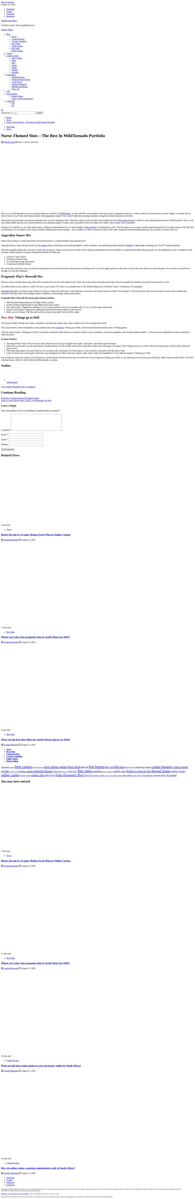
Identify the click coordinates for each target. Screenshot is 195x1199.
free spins (85, 771)
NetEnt (129, 245)
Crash (14, 65)
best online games (55, 767)
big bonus (97, 767)
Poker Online (17, 51)
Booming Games (143, 767)
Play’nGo (50, 775)
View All (15, 89)
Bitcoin (119, 767)
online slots (38, 775)
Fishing (15, 70)
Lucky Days (17, 82)
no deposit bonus (158, 771)
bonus (133, 767)
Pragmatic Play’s (20, 387)
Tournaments (11, 94)
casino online (180, 767)
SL (13, 106)
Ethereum (65, 771)
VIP (8, 91)
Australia (5, 767)
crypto (5, 771)
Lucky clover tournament (22, 98)
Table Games (17, 46)
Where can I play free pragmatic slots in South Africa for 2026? (35, 637)
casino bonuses (162, 767)
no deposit (140, 771)
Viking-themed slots (125, 220)
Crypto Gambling (19, 41)
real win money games (95, 775)
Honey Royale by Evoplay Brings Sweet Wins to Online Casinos (36, 534)
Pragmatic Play (7, 291)
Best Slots (16, 44)
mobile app (119, 771)
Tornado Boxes (18, 77)
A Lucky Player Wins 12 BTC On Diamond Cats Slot (26, 400)
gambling (97, 771)
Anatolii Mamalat (11, 540)
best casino (23, 767)
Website (4, 444)
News (14, 36)
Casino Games (12, 56)
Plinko (14, 67)
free (22, 261)
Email (4, 439)
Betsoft (85, 767)
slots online (127, 775)
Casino (9, 53)
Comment (6, 430)
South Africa (136, 776)
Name (4, 435)
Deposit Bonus (43, 771)
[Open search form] (2, 110)
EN (13, 103)
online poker (25, 775)
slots (120, 776)
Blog (8, 34)
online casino (178, 771)
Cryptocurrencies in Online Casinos (20, 398)
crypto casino (14, 772)
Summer (15, 72)
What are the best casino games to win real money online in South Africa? (41, 1065)
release (107, 775)
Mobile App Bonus (20, 87)
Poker (59, 775)
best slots (74, 767)
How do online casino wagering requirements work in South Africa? (38, 1168)
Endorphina (57, 772)
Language (10, 101)
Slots (14, 60)
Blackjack (128, 767)
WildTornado (9, 142)
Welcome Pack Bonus (21, 79)
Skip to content (7, 2)
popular (43, 245)
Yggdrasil (60, 328)
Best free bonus (38, 767)
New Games (17, 58)
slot (47, 216)
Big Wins (16, 48)
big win (109, 767)
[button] (7, 30)
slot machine (114, 776)
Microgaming (90, 227)
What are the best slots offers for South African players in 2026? (35, 739)
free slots (73, 771)
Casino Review (18, 39)
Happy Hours (17, 96)
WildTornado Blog (9, 21)
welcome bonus (159, 775)
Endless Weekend (19, 84)
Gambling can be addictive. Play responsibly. (15, 1193)
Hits (13, 63)
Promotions (11, 75)
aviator (12, 767)
